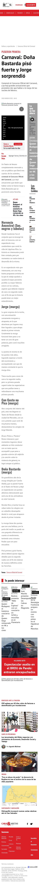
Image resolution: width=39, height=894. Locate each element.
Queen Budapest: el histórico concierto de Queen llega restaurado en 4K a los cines (18, 208)
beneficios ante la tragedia (11, 700)
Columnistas (5, 845)
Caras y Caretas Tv (18, 838)
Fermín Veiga (4, 157)
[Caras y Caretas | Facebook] (27, 824)
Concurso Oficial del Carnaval (14, 572)
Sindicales (10, 13)
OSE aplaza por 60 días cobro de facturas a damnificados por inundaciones (18, 704)
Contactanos (34, 850)
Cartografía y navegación (10, 808)
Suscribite (18, 144)
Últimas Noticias (4, 837)
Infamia (4, 774)
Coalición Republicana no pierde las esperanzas (34, 233)
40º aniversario (7, 599)
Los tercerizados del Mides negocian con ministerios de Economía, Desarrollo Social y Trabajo (19, 739)
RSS (32, 855)
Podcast (18, 843)
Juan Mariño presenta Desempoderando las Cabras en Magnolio (28, 599)
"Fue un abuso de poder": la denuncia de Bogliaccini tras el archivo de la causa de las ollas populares (19, 779)
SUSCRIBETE (31, 5)
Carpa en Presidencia (9, 734)
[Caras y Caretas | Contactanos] (35, 823)
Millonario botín (19, 660)
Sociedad (4, 849)
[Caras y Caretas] (10, 825)
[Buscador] (10, 5)
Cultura (11, 844)
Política (4, 842)
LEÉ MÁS (15, 199)
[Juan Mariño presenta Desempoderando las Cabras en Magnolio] (24, 589)
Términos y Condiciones (8, 864)
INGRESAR (19, 5)
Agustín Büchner (15, 746)
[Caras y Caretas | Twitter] (31, 824)
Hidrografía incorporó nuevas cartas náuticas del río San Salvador (19, 812)
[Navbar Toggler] (5, 5)
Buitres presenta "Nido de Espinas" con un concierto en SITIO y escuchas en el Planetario (15, 609)
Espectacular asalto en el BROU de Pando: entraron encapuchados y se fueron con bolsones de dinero (19, 672)
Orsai (28, 13)
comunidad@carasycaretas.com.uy (10, 874)
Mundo (20, 13)
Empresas (12, 851)
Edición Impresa (18, 848)
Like (10, 847)
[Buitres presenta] (14, 593)
